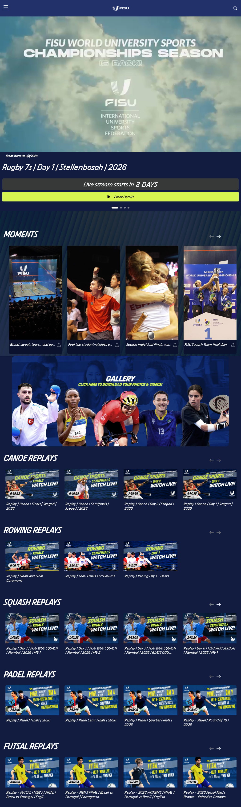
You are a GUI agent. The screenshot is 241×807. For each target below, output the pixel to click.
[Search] (235, 9)
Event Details (124, 197)
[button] (6, 8)
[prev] (211, 236)
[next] (218, 236)
